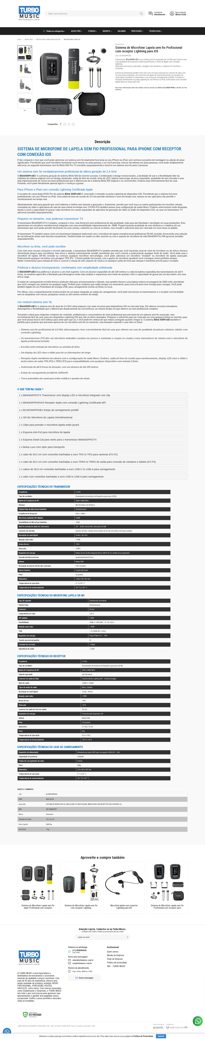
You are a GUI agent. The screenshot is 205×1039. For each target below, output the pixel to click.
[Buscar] (141, 13)
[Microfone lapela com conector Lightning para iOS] (124, 888)
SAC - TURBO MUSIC (116, 966)
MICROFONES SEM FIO (72, 39)
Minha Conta (180, 15)
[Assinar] (127, 937)
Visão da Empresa (115, 959)
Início (19, 39)
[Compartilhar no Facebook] (60, 124)
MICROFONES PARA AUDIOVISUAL (48, 39)
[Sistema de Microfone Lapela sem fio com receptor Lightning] (81, 888)
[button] (24, 53)
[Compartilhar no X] (69, 124)
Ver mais (38, 894)
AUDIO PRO (29, 39)
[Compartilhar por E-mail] (73, 124)
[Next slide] (25, 110)
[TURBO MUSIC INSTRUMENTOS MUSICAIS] (29, 13)
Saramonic (119, 44)
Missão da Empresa (115, 955)
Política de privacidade (117, 962)
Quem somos (112, 951)
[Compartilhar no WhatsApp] (64, 124)
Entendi (161, 1036)
